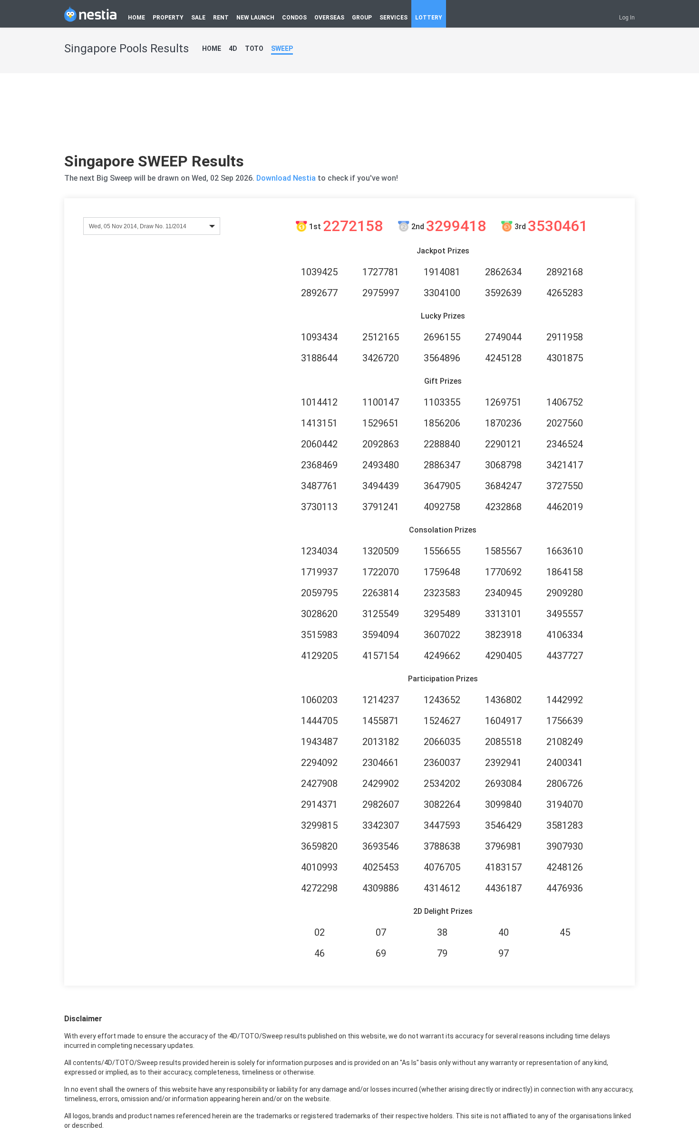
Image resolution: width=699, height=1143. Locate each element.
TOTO (254, 48)
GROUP (362, 17)
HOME (136, 17)
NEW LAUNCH (255, 17)
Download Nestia (287, 178)
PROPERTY (168, 17)
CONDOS (294, 17)
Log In (627, 17)
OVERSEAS (329, 17)
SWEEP (282, 48)
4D (233, 48)
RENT (221, 17)
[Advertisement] (349, 116)
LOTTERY (428, 17)
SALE (198, 17)
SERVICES (393, 17)
